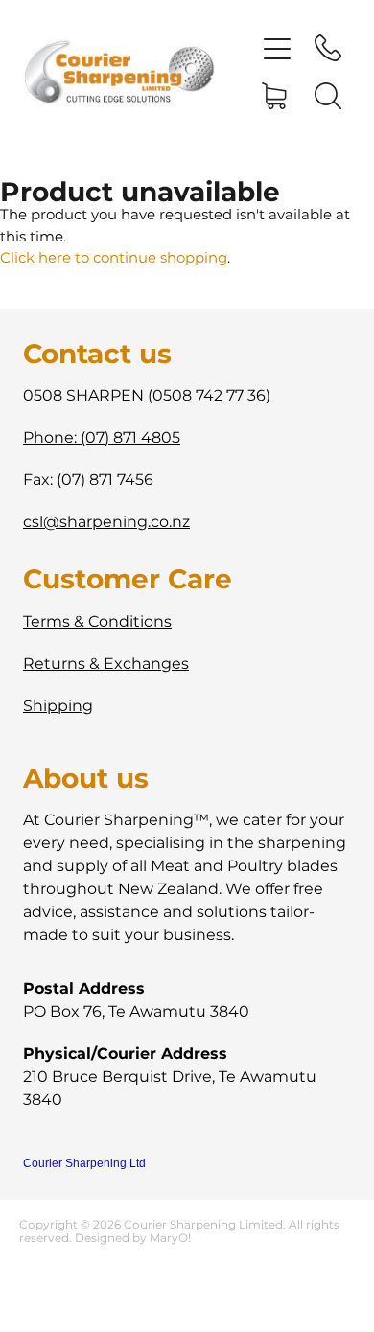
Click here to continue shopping (113, 258)
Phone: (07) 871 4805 (101, 437)
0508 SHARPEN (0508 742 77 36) (146, 395)
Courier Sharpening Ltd (84, 1163)
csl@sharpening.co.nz (106, 522)
